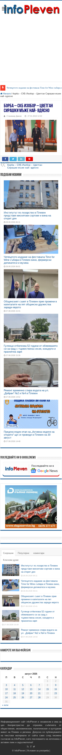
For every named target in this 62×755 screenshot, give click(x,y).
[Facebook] (31, 747)
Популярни (23, 553)
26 (23, 697)
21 (39, 693)
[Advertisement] (31, 51)
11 (14, 689)
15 (47, 689)
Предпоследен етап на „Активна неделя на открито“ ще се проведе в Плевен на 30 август (29, 434)
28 (39, 697)
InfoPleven (19, 750)
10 (6, 689)
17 (6, 693)
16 (55, 689)
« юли (5, 705)
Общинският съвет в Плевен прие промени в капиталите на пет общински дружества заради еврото (30, 304)
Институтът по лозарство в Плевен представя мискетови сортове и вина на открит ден (27, 215)
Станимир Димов (14, 116)
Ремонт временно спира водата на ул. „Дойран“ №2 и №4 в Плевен (26, 392)
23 (55, 693)
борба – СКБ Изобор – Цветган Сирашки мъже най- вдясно (24, 165)
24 (6, 697)
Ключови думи (10, 560)
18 (14, 693)
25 (14, 697)
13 (31, 689)
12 (23, 689)
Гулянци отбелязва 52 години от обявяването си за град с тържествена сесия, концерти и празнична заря (31, 348)
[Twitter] (34, 747)
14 (39, 689)
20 (31, 693)
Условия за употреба (38, 750)
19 (23, 693)
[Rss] (28, 747)
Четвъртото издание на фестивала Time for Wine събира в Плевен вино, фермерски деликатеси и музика (29, 259)
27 (31, 697)
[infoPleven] (31, 9)
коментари (38, 553)
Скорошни (8, 553)
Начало (6, 93)
